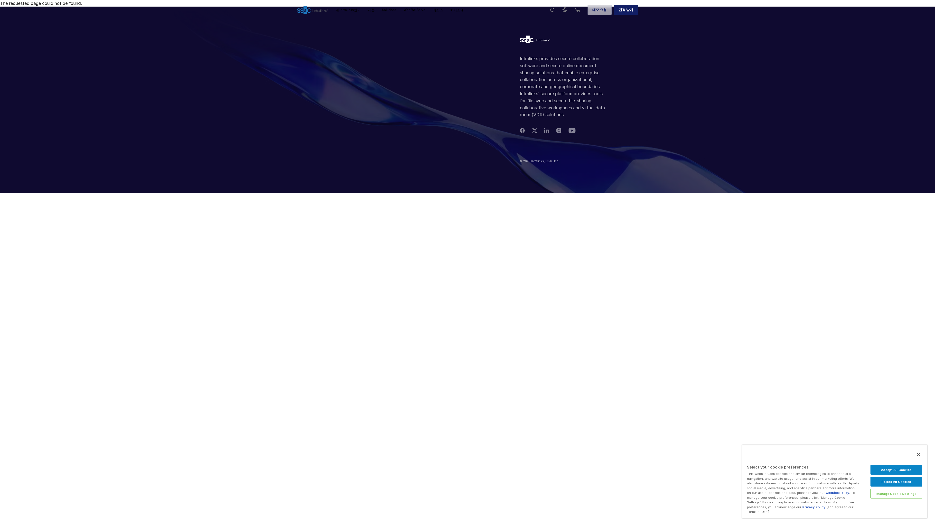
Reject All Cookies (896, 482)
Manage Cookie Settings (896, 494)
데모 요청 (599, 10)
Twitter (534, 130)
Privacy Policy (813, 507)
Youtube (572, 130)
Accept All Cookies (896, 470)
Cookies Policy (837, 493)
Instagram (558, 130)
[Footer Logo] (535, 41)
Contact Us (577, 10)
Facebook (522, 130)
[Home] (312, 10)
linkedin (546, 130)
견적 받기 (626, 10)
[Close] (918, 454)
